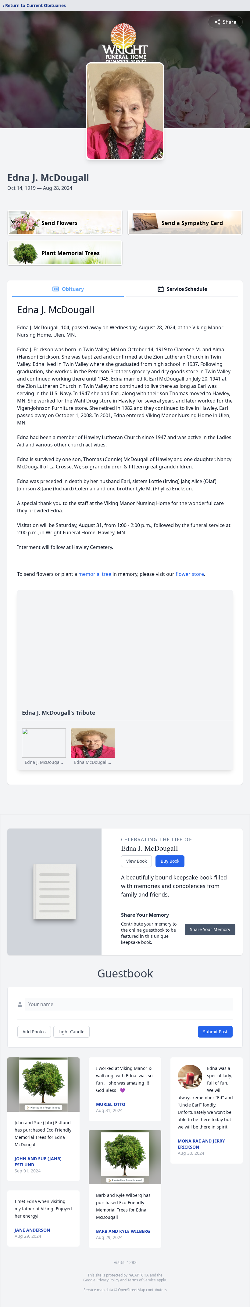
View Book (136, 861)
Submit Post (215, 1031)
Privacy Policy (107, 1280)
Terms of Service (141, 1280)
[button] (43, 1084)
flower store (190, 574)
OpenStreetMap (131, 1289)
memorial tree (94, 574)
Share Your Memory (210, 929)
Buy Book (170, 861)
